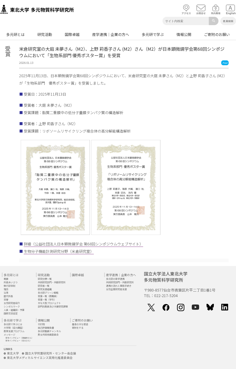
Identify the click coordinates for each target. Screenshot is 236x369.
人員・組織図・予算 (14, 310)
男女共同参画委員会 (48, 334)
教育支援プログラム (14, 331)
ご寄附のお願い (217, 34)
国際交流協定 (11, 313)
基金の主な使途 (80, 324)
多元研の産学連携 (115, 278)
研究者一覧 (43, 285)
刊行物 (41, 324)
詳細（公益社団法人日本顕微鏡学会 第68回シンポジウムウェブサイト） (83, 244)
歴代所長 (8, 296)
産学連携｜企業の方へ (110, 34)
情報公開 (184, 34)
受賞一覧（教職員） (48, 296)
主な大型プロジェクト (49, 303)
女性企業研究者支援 (116, 289)
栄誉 (6, 299)
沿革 (6, 292)
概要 (6, 278)
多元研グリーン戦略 (48, 292)
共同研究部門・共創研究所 (51, 282)
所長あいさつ (11, 282)
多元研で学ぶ (153, 34)
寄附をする (77, 327)
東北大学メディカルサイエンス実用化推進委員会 (40, 357)
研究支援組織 (45, 289)
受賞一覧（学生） (47, 299)
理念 (6, 289)
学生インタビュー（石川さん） (18, 340)
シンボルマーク (12, 306)
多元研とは (15, 34)
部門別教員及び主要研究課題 (53, 306)
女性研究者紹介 (12, 303)
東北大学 (13, 353)
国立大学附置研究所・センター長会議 (50, 353)
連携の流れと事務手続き (118, 285)
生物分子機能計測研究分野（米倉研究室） (59, 251)
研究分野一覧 (45, 278)
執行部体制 (9, 285)
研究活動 (44, 34)
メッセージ (9, 334)
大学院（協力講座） (14, 327)
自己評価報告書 (46, 327)
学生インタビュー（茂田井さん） (19, 337)
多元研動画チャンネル (49, 331)
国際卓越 (72, 34)
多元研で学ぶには (13, 324)
